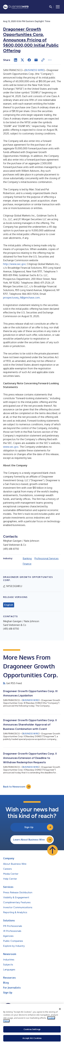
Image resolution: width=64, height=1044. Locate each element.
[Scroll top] (52, 850)
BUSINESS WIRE (34, 70)
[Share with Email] (36, 59)
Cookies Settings (32, 1029)
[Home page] (16, 7)
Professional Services (46, 558)
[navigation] (58, 7)
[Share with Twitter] (22, 59)
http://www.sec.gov (14, 264)
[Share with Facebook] (29, 59)
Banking (27, 558)
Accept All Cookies (32, 1038)
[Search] (50, 6)
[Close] (60, 1009)
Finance (27, 563)
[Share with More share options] (49, 59)
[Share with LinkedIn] (15, 59)
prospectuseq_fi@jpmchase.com (21, 297)
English (8, 604)
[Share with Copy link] (42, 59)
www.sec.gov (10, 446)
